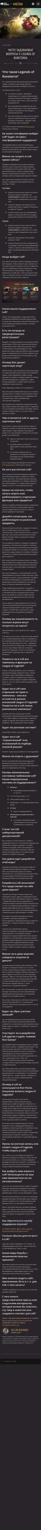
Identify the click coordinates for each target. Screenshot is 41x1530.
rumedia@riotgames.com (10, 1325)
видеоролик (30, 127)
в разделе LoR (24, 1290)
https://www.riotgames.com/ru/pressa (15, 1320)
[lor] (18, 4)
